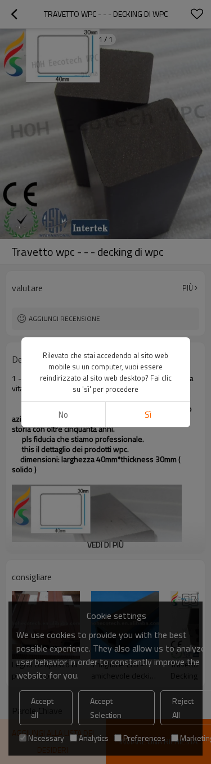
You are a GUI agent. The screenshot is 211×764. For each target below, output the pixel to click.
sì (148, 414)
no (63, 414)
